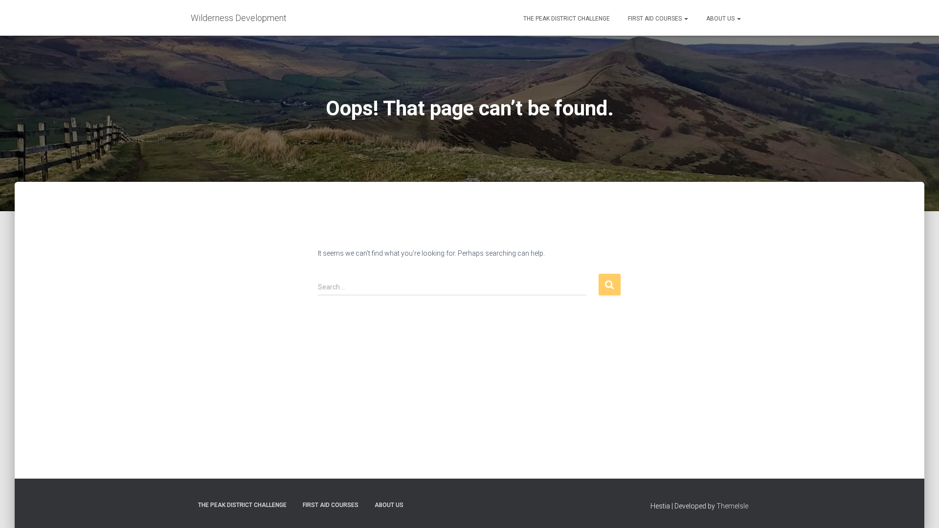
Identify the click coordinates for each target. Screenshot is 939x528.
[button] (685, 18)
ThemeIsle (732, 506)
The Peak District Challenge (566, 18)
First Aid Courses (654, 18)
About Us (720, 18)
